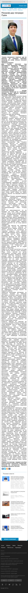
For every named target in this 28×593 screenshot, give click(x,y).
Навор (13, 545)
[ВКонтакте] (3, 469)
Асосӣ (2, 545)
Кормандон (18, 547)
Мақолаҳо (20, 10)
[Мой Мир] (9, 469)
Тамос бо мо (10, 547)
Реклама (3, 547)
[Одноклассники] (7, 469)
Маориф (9, 10)
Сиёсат (19, 8)
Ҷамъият (24, 8)
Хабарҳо (8, 545)
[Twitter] (5, 469)
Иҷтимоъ (15, 10)
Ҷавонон (4, 10)
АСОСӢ (11, 8)
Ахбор (15, 8)
